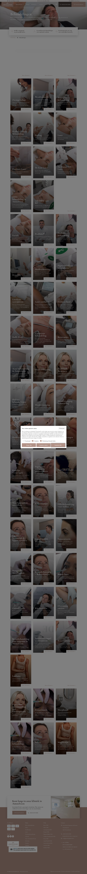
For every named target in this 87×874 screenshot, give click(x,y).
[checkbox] (26, 441)
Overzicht (62, 428)
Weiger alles (29, 445)
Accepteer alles (58, 445)
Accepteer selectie (43, 445)
